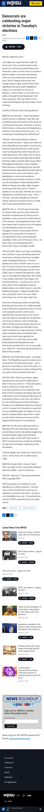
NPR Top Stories (29, 508)
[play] (3, 809)
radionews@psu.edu (19, 738)
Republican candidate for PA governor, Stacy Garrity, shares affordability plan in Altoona (30, 626)
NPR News (13, 508)
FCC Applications (10, 782)
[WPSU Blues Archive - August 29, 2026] (9, 555)
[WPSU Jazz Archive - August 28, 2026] (9, 591)
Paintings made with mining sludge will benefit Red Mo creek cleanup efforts (29, 648)
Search (7, 772)
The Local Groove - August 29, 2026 (16, 571)
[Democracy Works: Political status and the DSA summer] (9, 536)
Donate (37, 3)
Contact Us (8, 767)
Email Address (10, 718)
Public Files (8, 777)
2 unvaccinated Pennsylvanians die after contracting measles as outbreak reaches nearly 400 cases (29, 673)
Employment (9, 763)
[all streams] (41, 809)
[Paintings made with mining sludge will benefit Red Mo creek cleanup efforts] (9, 650)
